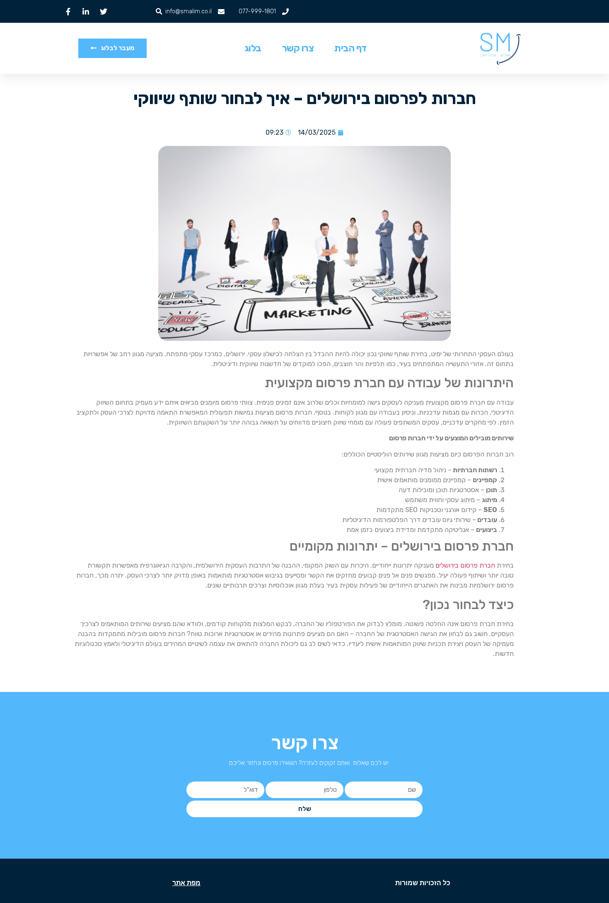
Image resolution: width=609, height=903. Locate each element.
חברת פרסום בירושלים (465, 565)
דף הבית (350, 48)
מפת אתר (186, 883)
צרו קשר (298, 48)
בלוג (252, 48)
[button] (158, 11)
